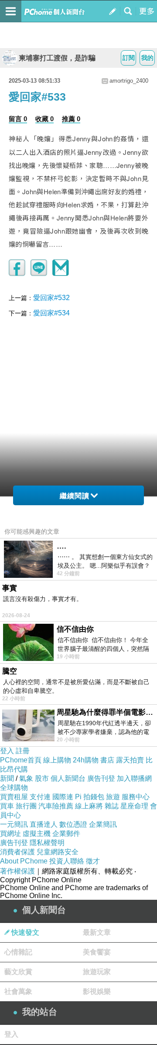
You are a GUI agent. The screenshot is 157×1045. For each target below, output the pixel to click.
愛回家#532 (51, 297)
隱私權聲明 (47, 842)
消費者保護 (17, 852)
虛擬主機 (37, 833)
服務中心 (136, 796)
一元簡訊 (14, 824)
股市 (42, 778)
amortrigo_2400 (128, 80)
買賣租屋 (14, 796)
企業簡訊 (103, 824)
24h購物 (86, 760)
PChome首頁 (20, 760)
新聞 (7, 778)
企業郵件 (66, 833)
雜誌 (112, 806)
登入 (7, 751)
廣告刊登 (101, 778)
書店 (107, 760)
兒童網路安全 (57, 852)
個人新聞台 (68, 778)
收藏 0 (44, 118)
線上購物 (57, 760)
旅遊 (113, 796)
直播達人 (44, 824)
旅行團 (26, 806)
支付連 (40, 796)
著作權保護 (17, 871)
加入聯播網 (134, 778)
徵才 (93, 861)
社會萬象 (18, 991)
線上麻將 (89, 806)
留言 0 (18, 118)
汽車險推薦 (55, 806)
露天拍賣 (130, 760)
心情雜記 (18, 952)
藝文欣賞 (18, 971)
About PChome (24, 861)
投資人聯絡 (66, 861)
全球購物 (14, 787)
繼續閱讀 (74, 496)
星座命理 (134, 806)
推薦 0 (71, 118)
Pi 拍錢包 (89, 796)
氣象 (26, 778)
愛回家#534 (51, 313)
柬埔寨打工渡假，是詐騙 (57, 58)
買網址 (10, 833)
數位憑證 (73, 824)
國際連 (62, 796)
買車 (7, 806)
